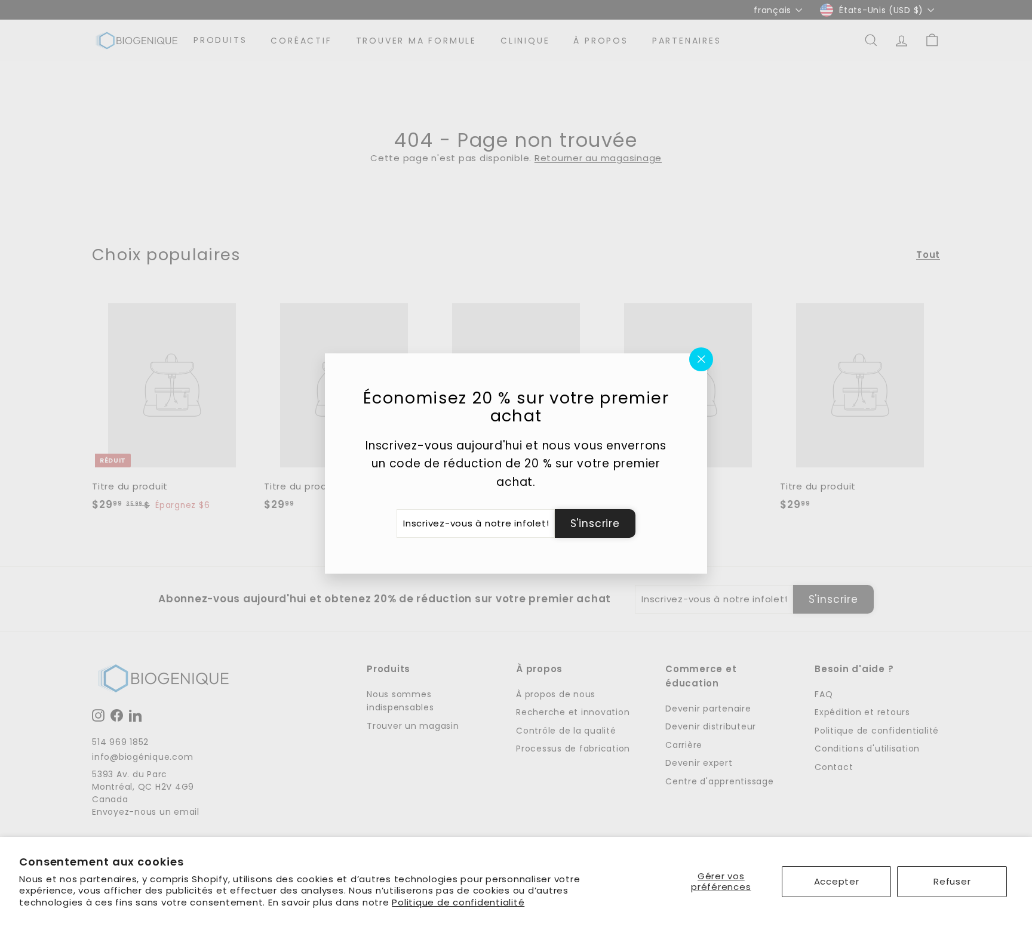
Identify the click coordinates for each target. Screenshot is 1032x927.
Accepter (836, 881)
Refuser (951, 881)
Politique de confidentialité (458, 902)
